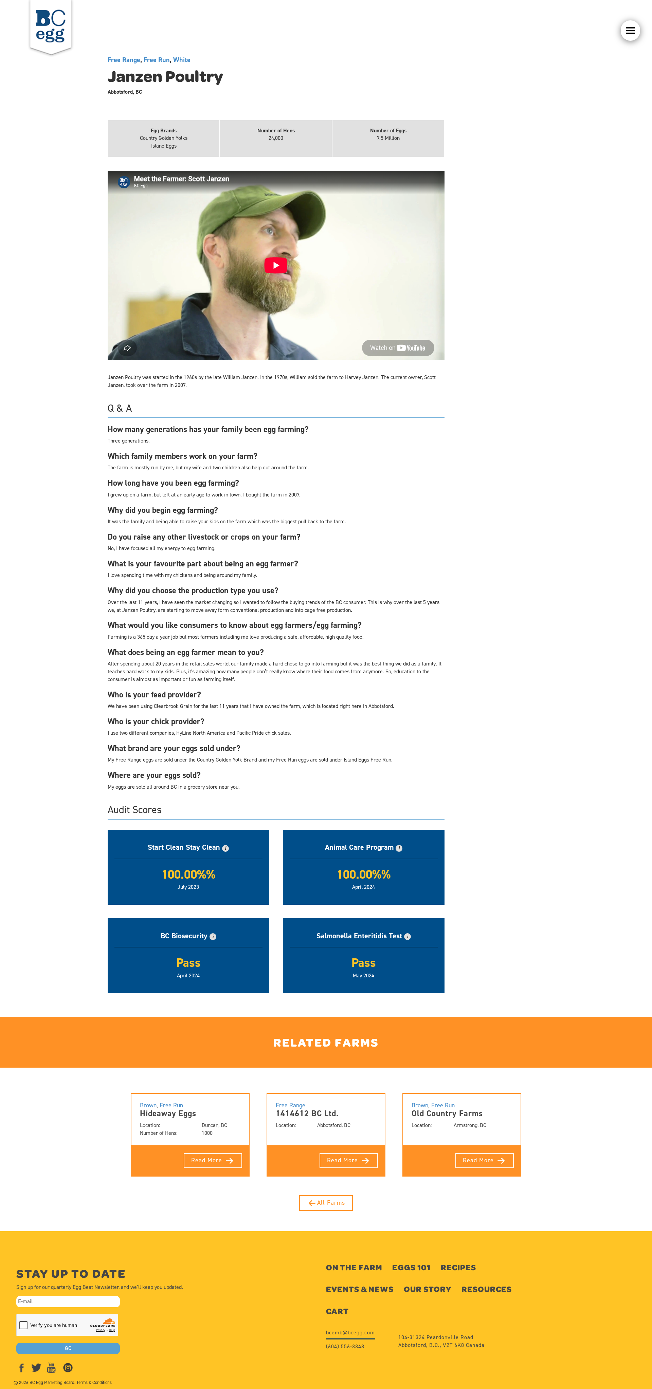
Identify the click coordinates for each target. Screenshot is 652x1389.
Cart (337, 1311)
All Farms (331, 1203)
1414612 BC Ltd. (307, 1113)
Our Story (427, 1289)
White (182, 59)
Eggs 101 (411, 1267)
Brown (148, 1105)
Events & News (360, 1289)
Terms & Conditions (94, 1382)
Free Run (157, 59)
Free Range (124, 59)
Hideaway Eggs (168, 1113)
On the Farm (354, 1267)
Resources (486, 1289)
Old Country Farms (447, 1113)
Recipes (458, 1267)
